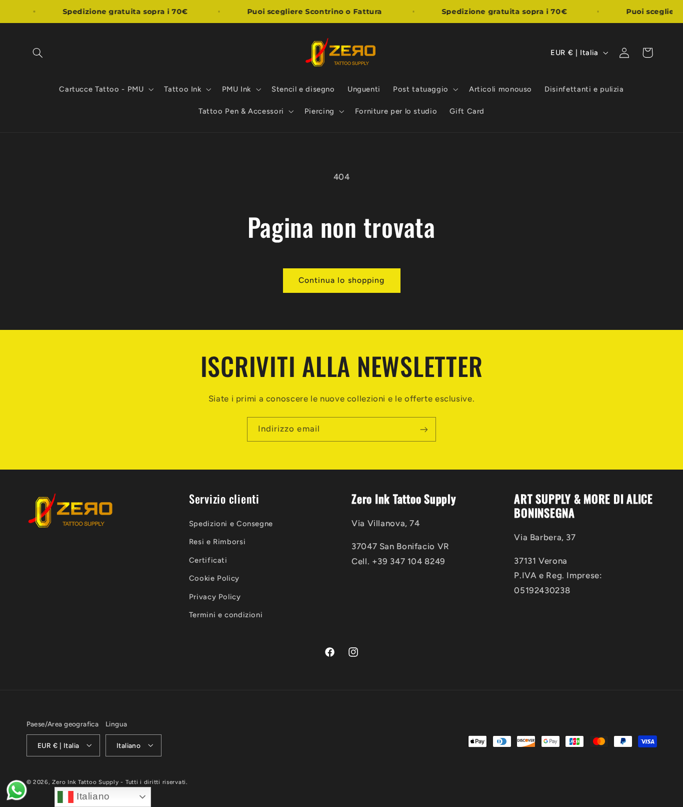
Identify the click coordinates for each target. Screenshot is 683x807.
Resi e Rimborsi (217, 542)
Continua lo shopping (341, 280)
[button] (38, 52)
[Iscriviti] (424, 429)
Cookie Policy (214, 578)
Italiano (92, 796)
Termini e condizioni (226, 614)
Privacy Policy (215, 596)
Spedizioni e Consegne (231, 523)
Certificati (208, 560)
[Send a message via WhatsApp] (16, 790)
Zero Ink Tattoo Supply (85, 781)
